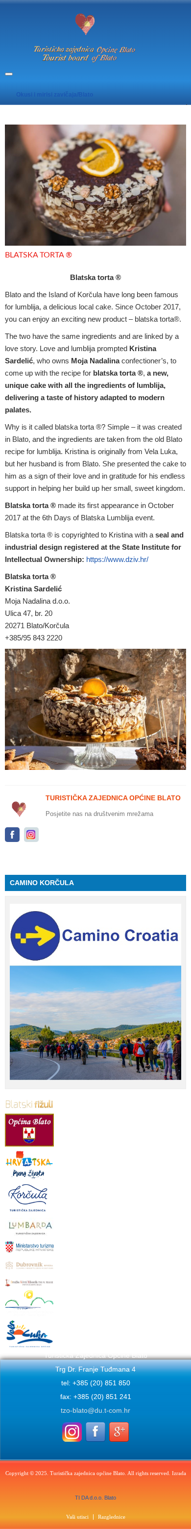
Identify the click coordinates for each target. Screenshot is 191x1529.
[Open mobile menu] (9, 74)
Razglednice (111, 1517)
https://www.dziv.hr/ (117, 559)
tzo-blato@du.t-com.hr (95, 1410)
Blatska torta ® (38, 255)
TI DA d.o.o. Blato (95, 1498)
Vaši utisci (77, 1517)
